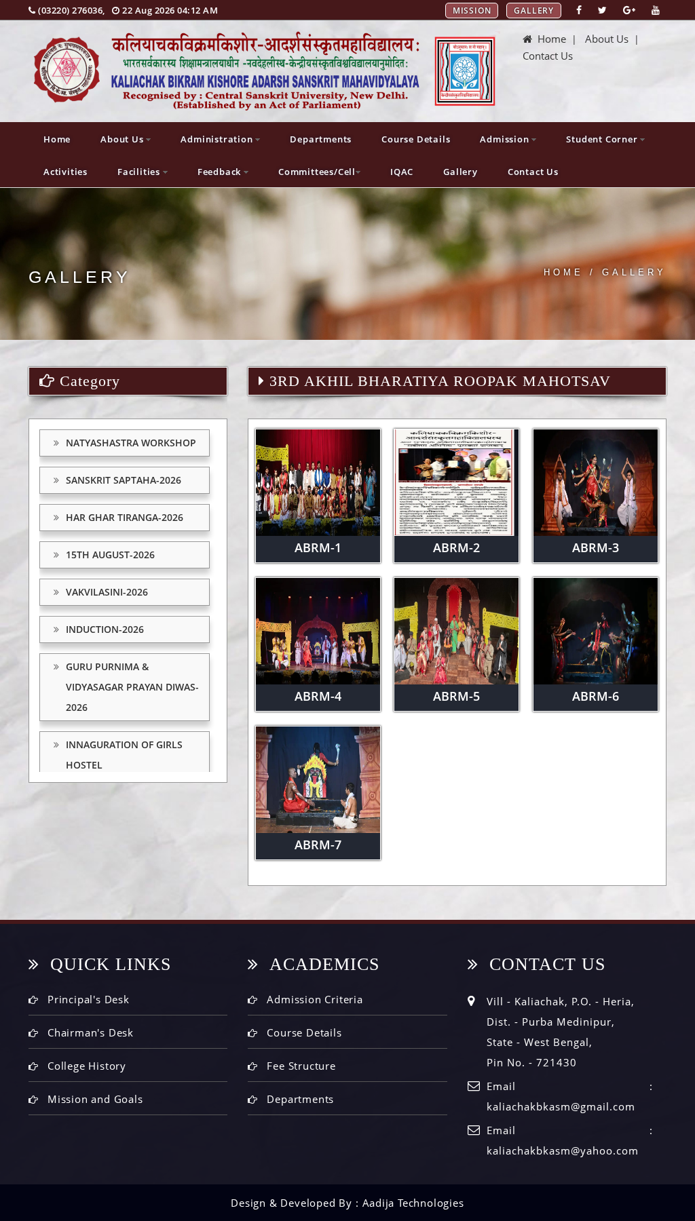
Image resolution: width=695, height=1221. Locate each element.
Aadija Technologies (413, 1202)
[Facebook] (578, 9)
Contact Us (548, 55)
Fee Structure (301, 1065)
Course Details (415, 139)
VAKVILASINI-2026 (107, 591)
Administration (218, 139)
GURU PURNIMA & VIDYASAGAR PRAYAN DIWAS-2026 (132, 687)
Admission (505, 139)
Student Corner (603, 139)
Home (549, 38)
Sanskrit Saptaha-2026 (123, 479)
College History (87, 1065)
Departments (321, 139)
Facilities (140, 172)
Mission (472, 10)
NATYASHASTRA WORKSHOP (131, 442)
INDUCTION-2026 (105, 629)
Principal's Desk (89, 999)
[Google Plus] (629, 9)
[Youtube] (655, 9)
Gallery (534, 10)
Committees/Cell (317, 172)
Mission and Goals (95, 1099)
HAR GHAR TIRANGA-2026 (124, 517)
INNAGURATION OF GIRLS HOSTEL (124, 754)
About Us (606, 38)
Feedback (221, 172)
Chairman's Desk (91, 1032)
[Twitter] (602, 9)
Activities (65, 172)
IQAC (401, 172)
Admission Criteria (314, 999)
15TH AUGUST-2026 (110, 554)
